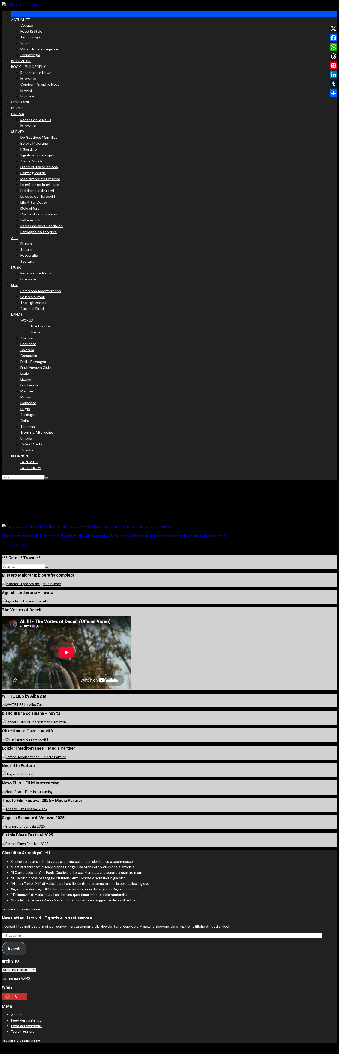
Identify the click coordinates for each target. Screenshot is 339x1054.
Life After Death (33, 202)
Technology (30, 37)
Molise (25, 397)
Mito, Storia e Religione (39, 49)
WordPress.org (23, 1031)
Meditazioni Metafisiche (40, 179)
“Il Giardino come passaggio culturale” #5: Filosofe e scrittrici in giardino (68, 878)
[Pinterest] (333, 65)
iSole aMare (30, 208)
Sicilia (24, 420)
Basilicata (28, 344)
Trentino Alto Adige (36, 432)
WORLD (26, 320)
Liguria (25, 379)
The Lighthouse (33, 302)
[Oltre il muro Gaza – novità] (25, 739)
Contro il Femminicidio (38, 214)
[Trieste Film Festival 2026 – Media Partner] (24, 809)
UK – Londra (40, 326)
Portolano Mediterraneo (40, 291)
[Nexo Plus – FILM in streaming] (27, 791)
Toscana (27, 426)
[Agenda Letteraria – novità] (25, 601)
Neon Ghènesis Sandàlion (41, 226)
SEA (14, 285)
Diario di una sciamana (39, 167)
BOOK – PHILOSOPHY (28, 66)
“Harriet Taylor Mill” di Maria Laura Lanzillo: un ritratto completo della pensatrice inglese (80, 883)
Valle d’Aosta (31, 444)
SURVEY (17, 131)
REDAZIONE (20, 456)
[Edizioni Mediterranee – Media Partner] (34, 757)
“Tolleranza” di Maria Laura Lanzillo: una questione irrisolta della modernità (69, 894)
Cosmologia (30, 55)
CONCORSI (20, 102)
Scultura (27, 261)
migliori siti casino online (21, 909)
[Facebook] (333, 37)
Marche (26, 391)
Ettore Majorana (34, 143)
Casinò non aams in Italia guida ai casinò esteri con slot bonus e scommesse (72, 861)
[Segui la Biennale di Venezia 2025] (23, 826)
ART (14, 238)
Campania (28, 355)
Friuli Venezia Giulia (36, 367)
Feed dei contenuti (26, 1020)
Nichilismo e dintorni (37, 190)
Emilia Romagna (33, 361)
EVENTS (17, 108)
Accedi (16, 1015)
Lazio (24, 373)
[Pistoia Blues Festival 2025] (25, 844)
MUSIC (16, 267)
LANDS (16, 314)
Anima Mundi (31, 161)
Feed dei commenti (26, 1026)
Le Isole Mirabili (32, 296)
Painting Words (33, 173)
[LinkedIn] (333, 74)
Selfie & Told (30, 220)
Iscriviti (14, 948)
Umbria (26, 438)
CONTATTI (29, 461)
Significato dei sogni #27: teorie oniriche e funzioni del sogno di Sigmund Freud (74, 889)
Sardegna (28, 414)
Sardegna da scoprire (38, 232)
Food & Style (31, 31)
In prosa (27, 96)
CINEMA (17, 114)
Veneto (26, 450)
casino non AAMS (16, 978)
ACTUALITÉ (20, 19)
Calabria (27, 349)
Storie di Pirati (32, 308)
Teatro (26, 249)
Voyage (26, 25)
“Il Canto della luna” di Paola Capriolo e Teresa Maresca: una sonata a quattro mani (76, 872)
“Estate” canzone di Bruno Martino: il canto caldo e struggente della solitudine (73, 900)
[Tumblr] (333, 83)
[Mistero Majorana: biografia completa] (31, 584)
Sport (25, 43)
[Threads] (333, 56)
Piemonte (28, 402)
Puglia (25, 408)
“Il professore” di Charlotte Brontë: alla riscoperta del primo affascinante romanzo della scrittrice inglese (114, 536)
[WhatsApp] (333, 47)
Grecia (35, 332)
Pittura (26, 243)
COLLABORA (30, 467)
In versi (26, 90)
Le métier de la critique (39, 184)
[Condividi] (333, 93)
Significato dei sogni (37, 155)
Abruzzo (27, 338)
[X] (333, 28)
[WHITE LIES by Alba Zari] (22, 704)
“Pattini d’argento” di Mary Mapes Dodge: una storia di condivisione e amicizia (72, 867)
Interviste (28, 78)
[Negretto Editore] (17, 774)
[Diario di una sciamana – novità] (34, 722)
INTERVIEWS (21, 61)
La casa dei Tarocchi (37, 196)
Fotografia (29, 255)
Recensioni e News (35, 72)
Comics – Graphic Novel (40, 84)
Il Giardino (28, 149)
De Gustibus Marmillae (39, 137)
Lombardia (29, 385)
